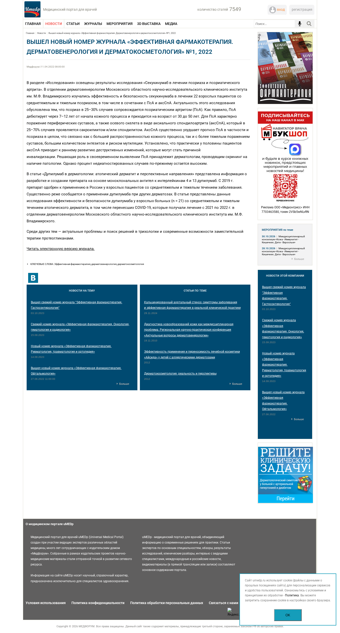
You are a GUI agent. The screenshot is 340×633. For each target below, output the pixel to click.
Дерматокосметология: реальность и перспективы (180, 373)
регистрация (302, 9)
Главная (30, 33)
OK (287, 615)
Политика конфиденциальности (97, 603)
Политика (292, 595)
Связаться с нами (223, 603)
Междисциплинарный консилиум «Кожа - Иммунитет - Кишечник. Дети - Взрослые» (283, 239)
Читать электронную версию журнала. (61, 248)
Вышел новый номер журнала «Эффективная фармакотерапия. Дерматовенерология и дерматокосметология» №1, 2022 (112, 33)
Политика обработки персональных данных (166, 603)
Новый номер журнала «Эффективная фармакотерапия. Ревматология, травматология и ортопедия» (284, 365)
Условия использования (46, 603)
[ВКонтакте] (33, 278)
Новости (41, 33)
